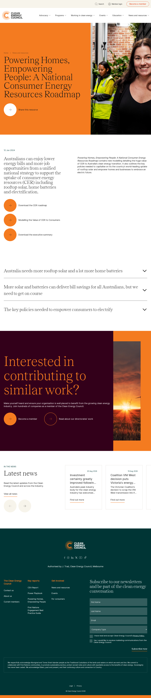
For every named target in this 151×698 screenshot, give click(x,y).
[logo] (12, 15)
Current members (11, 602)
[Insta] (68, 558)
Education (117, 15)
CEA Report (33, 587)
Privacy (79, 686)
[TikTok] (85, 557)
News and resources (138, 15)
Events (102, 15)
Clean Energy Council (74, 691)
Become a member (137, 4)
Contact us (9, 590)
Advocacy (43, 15)
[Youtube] (80, 558)
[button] (24, 506)
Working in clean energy (81, 15)
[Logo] (75, 545)
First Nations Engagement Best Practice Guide (35, 610)
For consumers (58, 599)
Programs (59, 15)
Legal (71, 686)
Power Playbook (35, 593)
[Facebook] (64, 558)
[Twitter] (76, 558)
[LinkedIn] (72, 557)
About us (8, 596)
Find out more (77, 500)
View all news (10, 494)
